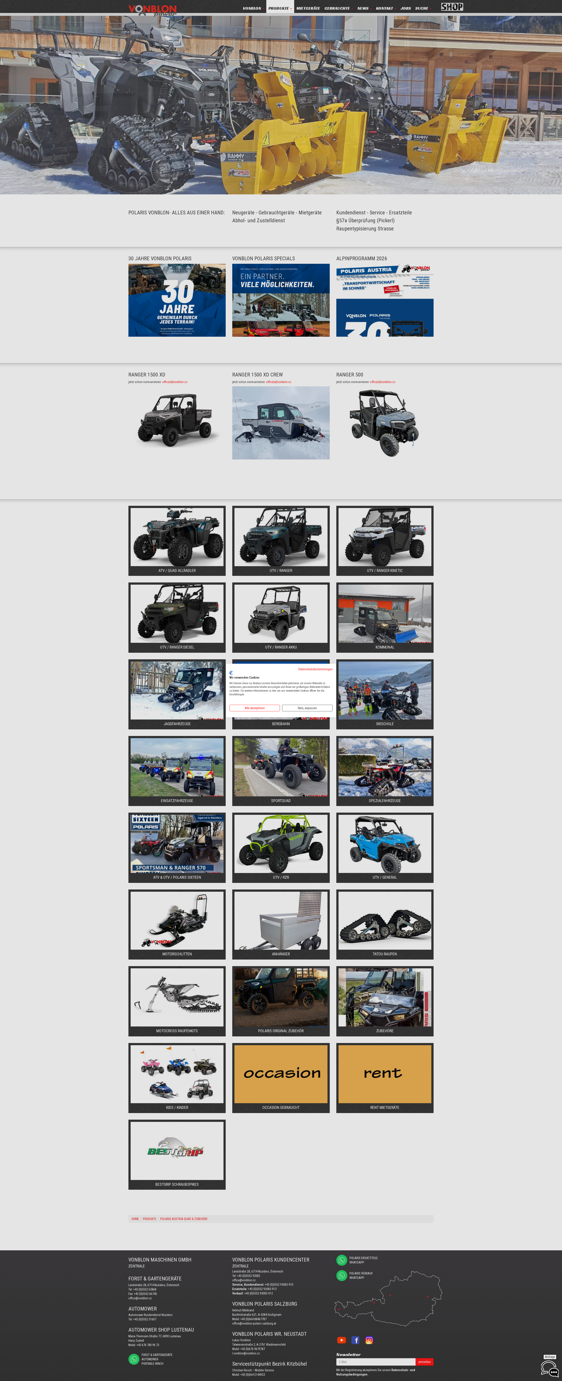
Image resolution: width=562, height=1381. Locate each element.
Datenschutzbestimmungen (315, 669)
